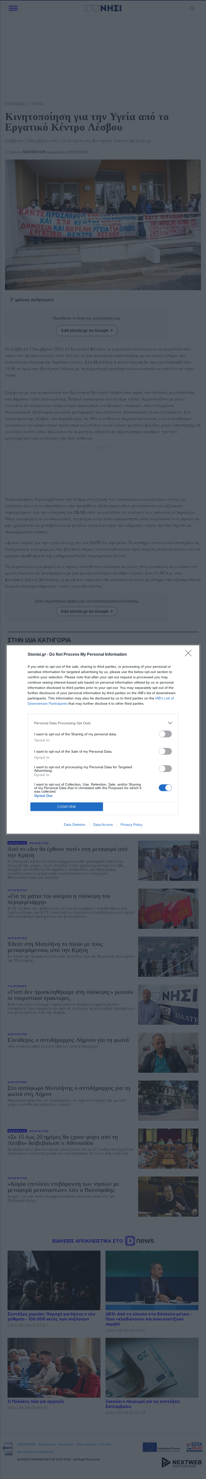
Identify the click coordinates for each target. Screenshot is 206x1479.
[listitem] (103, 723)
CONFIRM (67, 807)
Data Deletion (74, 825)
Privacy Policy (131, 825)
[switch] (165, 734)
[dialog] (103, 739)
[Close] (190, 654)
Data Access (103, 825)
